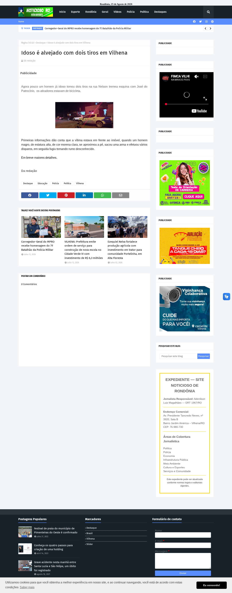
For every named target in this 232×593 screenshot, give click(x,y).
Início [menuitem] (62, 11)
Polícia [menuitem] (131, 11)
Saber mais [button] (27, 587)
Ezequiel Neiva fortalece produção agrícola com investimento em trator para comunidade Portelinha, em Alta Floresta (125, 250)
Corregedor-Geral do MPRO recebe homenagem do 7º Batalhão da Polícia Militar (37, 245)
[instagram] (206, 21)
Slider (89, 544)
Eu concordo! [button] (211, 585)
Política (67, 183)
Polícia (55, 183)
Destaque (41, 43)
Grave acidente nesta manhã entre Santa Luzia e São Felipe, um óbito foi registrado (55, 566)
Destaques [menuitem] (160, 11)
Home (21, 21)
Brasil (89, 533)
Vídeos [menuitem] (117, 11)
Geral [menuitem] (105, 11)
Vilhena (80, 183)
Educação (42, 183)
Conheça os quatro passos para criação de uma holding (53, 547)
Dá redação (30, 60)
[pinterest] (212, 21)
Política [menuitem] (144, 11)
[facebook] (194, 21)
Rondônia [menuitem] (90, 11)
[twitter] (200, 21)
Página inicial (27, 43)
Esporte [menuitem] (75, 11)
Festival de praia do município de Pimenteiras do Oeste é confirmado (55, 530)
